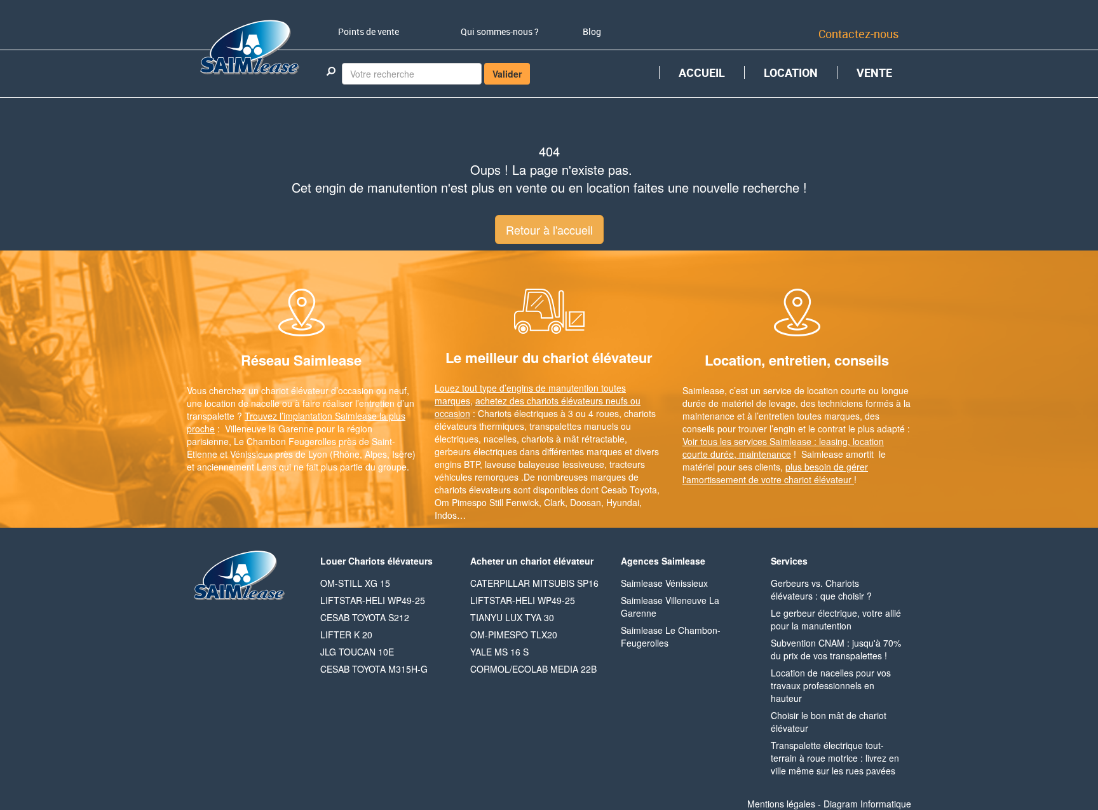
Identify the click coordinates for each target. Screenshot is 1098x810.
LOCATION (791, 72)
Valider (507, 73)
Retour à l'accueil (549, 229)
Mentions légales (781, 803)
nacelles (500, 438)
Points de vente (368, 31)
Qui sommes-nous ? (500, 31)
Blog (592, 31)
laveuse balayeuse (522, 464)
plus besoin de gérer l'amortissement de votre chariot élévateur (775, 473)
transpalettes (555, 426)
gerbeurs (453, 451)
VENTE (874, 72)
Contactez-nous (858, 33)
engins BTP (457, 464)
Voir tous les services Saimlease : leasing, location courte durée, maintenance (783, 447)
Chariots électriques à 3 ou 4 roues (548, 413)
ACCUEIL (702, 72)
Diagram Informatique (867, 803)
